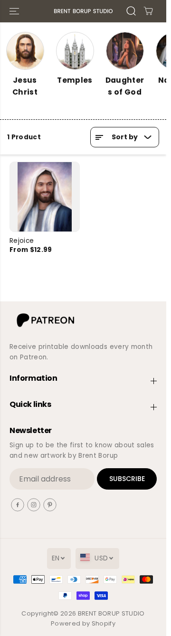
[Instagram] (34, 505)
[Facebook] (18, 505)
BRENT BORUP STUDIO (111, 613)
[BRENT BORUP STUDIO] (83, 11)
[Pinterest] (50, 505)
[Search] (131, 10)
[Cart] (148, 10)
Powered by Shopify (83, 623)
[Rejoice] (44, 196)
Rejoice (22, 241)
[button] (15, 11)
